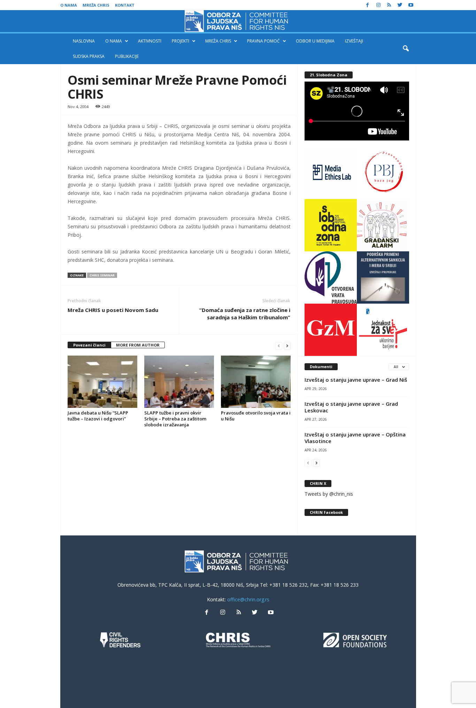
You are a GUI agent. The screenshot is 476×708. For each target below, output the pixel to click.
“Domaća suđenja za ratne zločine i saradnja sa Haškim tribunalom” (244, 313)
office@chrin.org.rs (248, 599)
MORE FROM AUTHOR (138, 345)
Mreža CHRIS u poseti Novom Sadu (113, 309)
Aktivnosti (149, 41)
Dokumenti (321, 366)
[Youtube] (411, 5)
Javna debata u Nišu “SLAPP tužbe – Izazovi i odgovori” (98, 416)
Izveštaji (354, 41)
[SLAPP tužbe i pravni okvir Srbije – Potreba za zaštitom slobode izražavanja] (179, 382)
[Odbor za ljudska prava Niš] (238, 21)
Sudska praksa (89, 56)
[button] (405, 48)
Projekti (180, 41)
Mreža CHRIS (96, 5)
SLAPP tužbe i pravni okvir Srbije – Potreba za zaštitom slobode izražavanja (175, 419)
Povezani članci (89, 345)
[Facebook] (367, 5)
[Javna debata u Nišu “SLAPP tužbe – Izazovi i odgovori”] (102, 382)
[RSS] (389, 5)
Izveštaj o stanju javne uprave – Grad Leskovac (351, 407)
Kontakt (125, 5)
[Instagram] (378, 5)
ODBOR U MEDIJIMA (315, 41)
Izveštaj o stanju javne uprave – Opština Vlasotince (355, 437)
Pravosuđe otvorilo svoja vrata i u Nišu (256, 416)
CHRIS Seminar (102, 275)
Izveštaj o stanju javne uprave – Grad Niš (356, 379)
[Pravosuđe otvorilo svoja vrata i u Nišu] (256, 382)
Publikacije (127, 56)
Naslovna (84, 41)
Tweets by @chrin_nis (329, 493)
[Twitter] (400, 5)
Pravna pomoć (263, 41)
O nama (68, 5)
